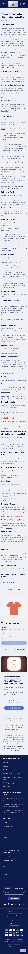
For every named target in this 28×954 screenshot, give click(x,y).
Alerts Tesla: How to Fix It (10, 871)
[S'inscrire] (23, 893)
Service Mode (10, 124)
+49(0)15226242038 (7, 113)
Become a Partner (8, 826)
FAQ (4, 833)
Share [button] (4, 649)
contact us (9, 527)
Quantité (3, 633)
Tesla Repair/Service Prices (10, 769)
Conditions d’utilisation (9, 946)
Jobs (4, 841)
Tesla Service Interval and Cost (11, 773)
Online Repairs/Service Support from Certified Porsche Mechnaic (13, 805)
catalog (22, 473)
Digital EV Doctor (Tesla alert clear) (16, 938)
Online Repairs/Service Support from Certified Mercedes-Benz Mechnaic (13, 799)
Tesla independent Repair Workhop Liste (13, 778)
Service (5, 878)
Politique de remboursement (16, 941)
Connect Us (9, 164)
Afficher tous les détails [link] (18, 649)
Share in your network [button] (9, 582)
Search (5, 822)
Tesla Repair (6, 766)
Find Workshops (7, 857)
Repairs (5, 874)
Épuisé (14, 642)
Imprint (5, 844)
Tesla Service (6, 762)
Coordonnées (10, 949)
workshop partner (19, 746)
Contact (5, 169)
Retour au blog (15, 589)
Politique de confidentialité (14, 944)
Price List (22, 398)
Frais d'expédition (11, 629)
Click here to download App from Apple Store (14, 707)
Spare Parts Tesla (8, 882)
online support (5, 391)
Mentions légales (19, 949)
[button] (3, 4)
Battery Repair (7, 786)
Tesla (14, 287)
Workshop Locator (8, 448)
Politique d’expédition (21, 946)
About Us (5, 830)
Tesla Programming (8, 783)
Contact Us (4, 110)
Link (8, 108)
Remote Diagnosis (12, 90)
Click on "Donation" (18, 516)
